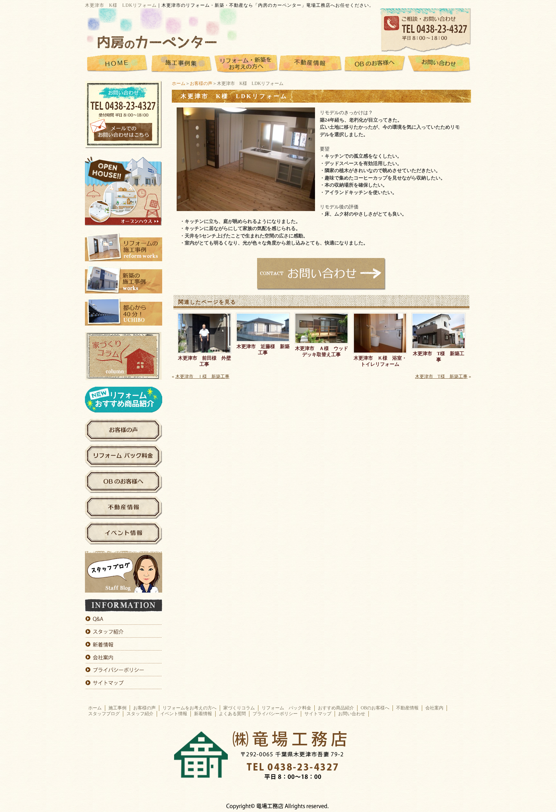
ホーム (178, 83)
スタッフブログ (104, 713)
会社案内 (434, 708)
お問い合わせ (351, 713)
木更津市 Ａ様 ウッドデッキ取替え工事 (321, 351)
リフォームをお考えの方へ (189, 708)
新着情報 (203, 713)
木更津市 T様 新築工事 (438, 356)
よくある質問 (232, 713)
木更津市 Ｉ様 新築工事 (202, 376)
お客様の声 (201, 83)
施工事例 (117, 708)
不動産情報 (407, 708)
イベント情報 (173, 713)
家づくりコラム (239, 708)
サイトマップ (317, 713)
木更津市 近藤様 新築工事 (263, 349)
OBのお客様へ (375, 708)
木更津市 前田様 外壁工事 (204, 361)
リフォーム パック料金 (286, 708)
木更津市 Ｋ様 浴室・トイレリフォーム (380, 361)
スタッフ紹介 (139, 713)
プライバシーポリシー (275, 713)
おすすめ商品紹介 (336, 708)
